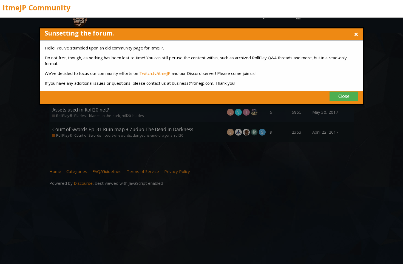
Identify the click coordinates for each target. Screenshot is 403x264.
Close (344, 96)
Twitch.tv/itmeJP (155, 73)
